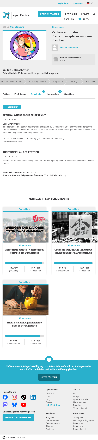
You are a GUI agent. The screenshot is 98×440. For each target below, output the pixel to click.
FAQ (75, 393)
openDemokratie (80, 399)
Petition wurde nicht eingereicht (24, 115)
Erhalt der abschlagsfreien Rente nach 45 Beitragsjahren (24, 324)
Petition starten (49, 14)
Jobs (48, 396)
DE (91, 3)
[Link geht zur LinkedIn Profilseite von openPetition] (33, 397)
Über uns (50, 393)
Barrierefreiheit (79, 429)
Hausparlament (80, 402)
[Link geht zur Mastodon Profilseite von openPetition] (5, 404)
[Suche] (94, 13)
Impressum (78, 426)
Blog (48, 399)
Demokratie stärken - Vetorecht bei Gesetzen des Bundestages (24, 251)
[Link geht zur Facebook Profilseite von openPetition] (5, 397)
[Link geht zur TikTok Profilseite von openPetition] (23, 397)
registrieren (63, 3)
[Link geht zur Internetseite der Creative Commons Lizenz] (4, 437)
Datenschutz (78, 423)
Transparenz (78, 417)
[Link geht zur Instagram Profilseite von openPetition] (14, 397)
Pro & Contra (20, 94)
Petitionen (71, 14)
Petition (6, 94)
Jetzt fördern (49, 377)
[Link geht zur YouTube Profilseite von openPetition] (23, 404)
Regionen (50, 429)
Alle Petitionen (52, 420)
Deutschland (24, 209)
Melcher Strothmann (68, 47)
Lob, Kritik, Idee (53, 405)
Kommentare (53, 93)
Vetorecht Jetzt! (80, 408)
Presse (49, 402)
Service (85, 14)
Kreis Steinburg (17, 27)
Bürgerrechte (58, 27)
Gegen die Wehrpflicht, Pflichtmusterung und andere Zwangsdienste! (73, 251)
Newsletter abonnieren (18, 417)
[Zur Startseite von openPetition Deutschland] (17, 15)
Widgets (77, 396)
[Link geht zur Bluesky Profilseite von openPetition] (14, 404)
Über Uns (69, 19)
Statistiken (69, 94)
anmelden (78, 3)
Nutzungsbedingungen (83, 420)
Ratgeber (50, 417)
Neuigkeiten (36, 93)
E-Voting (77, 405)
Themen (49, 426)
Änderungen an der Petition (21, 152)
